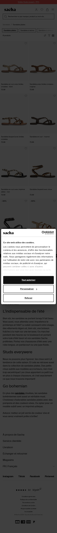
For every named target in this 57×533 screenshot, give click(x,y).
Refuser (28, 298)
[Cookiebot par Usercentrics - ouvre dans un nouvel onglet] (42, 232)
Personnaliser (27, 289)
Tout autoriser (28, 280)
